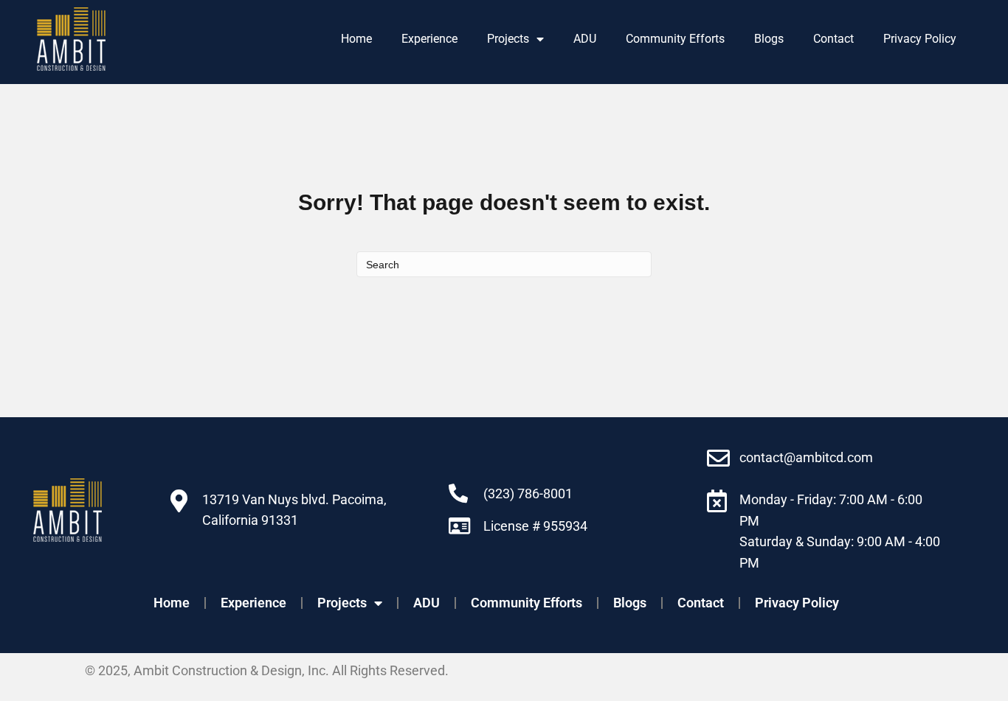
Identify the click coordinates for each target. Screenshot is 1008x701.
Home (356, 39)
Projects (508, 39)
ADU (584, 39)
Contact (833, 39)
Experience (429, 39)
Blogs (769, 39)
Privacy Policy (919, 39)
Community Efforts (675, 39)
